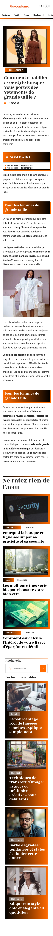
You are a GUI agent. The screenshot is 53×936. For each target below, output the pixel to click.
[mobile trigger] (5, 6)
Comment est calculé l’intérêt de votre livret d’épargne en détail (24, 642)
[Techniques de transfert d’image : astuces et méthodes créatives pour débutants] (26, 755)
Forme (7, 580)
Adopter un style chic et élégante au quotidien (26, 908)
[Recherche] (41, 6)
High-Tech (15, 773)
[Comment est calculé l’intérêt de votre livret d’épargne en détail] (26, 614)
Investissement (11, 528)
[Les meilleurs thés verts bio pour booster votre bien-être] (26, 562)
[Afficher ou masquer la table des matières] (39, 157)
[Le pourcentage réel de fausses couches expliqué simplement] (26, 697)
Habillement (16, 70)
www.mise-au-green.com (24, 235)
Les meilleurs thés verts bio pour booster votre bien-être (25, 590)
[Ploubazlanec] (19, 6)
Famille (14, 714)
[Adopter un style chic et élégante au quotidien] (26, 881)
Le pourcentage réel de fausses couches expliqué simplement (25, 725)
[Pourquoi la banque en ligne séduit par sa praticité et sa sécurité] (26, 509)
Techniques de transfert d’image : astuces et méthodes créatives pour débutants (26, 788)
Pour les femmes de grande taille (20, 166)
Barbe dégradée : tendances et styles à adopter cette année (27, 851)
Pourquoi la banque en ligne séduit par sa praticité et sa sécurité (24, 537)
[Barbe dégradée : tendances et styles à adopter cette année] (26, 823)
